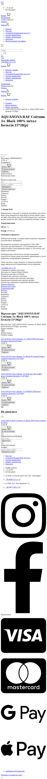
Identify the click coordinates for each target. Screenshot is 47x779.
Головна (8, 103)
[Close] (2, 178)
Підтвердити (6, 187)
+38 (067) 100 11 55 (12, 487)
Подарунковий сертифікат (15, 41)
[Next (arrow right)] (4, 156)
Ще (3, 331)
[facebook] (23, 612)
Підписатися (6, 615)
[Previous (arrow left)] (2, 156)
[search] (2, 54)
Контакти (9, 39)
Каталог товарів (11, 70)
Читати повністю (7, 284)
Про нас (8, 31)
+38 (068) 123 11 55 (8, 62)
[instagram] (23, 540)
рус (2, 2)
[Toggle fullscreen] (4, 154)
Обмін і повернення (13, 37)
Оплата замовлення (13, 35)
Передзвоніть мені (8, 452)
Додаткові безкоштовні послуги (17, 33)
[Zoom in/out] (6, 154)
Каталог (8, 29)
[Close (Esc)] (2, 154)
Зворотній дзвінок (8, 60)
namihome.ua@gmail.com (14, 771)
